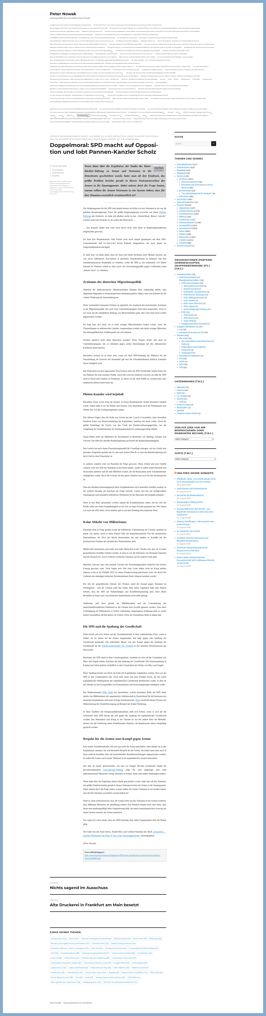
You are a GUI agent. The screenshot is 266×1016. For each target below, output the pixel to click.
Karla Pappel (139, 963)
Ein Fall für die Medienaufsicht (190, 495)
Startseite (171, 112)
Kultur (182, 231)
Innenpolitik (57, 170)
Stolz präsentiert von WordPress (77, 1003)
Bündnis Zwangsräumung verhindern (70, 943)
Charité (180, 399)
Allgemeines (184, 208)
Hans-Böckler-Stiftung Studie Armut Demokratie (61, 183)
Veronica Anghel (184, 246)
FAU (54, 953)
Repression (184, 237)
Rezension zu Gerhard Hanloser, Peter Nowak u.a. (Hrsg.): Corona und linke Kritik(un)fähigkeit (78, 88)
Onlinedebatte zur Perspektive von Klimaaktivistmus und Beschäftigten (71, 53)
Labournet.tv (58, 967)
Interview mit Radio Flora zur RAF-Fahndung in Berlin (125, 44)
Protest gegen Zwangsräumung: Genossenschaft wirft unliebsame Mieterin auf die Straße (196, 560)
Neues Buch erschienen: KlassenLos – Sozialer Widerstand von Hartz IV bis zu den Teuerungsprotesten (81, 50)
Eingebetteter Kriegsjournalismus (152, 69)
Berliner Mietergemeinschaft (96, 938)
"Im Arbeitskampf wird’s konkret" (196, 193)
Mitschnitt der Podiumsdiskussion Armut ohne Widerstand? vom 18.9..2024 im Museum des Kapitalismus (126, 34)
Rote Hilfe (156, 972)
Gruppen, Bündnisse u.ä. (187, 327)
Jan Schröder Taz (64, 185)
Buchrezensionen (189, 182)
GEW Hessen (189, 318)
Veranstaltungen (82, 115)
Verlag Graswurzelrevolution (110, 977)
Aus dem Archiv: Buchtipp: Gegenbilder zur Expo (65, 31)
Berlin (74, 938)
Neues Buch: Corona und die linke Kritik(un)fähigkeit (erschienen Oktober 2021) (74, 109)
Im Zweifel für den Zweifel (188, 531)
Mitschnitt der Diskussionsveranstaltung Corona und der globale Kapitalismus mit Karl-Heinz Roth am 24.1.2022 (83, 85)
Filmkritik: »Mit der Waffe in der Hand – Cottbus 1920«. (171, 53)
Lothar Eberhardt (78, 967)
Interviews (184, 196)
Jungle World (121, 963)
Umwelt (182, 243)
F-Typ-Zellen (196, 79)
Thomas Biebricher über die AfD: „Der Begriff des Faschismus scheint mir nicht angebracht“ (195, 512)
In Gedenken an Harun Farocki (122, 118)
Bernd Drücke (122, 938)
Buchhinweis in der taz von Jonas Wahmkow (122, 88)
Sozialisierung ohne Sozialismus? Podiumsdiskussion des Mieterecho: (70, 25)
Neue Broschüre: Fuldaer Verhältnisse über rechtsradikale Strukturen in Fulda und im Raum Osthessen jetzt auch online (86, 73)
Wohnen (162, 79)
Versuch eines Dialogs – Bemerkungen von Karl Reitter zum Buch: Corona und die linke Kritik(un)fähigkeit (81, 92)
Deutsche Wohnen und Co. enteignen (70, 948)
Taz (79, 977)
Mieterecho (58, 972)
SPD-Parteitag (69, 191)
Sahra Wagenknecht (62, 977)
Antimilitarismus (184, 164)
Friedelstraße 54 (70, 953)
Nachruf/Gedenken (185, 202)
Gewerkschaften (184, 274)
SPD (181, 367)
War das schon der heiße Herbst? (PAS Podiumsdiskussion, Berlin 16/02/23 (138, 50)
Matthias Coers (140, 967)
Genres (61, 115)
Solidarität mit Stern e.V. (148, 41)
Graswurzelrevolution (123, 953)
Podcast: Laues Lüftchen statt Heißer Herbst (176, 50)
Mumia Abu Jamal (96, 972)
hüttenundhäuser (187, 222)
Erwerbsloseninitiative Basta (143, 948)
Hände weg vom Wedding (95, 958)
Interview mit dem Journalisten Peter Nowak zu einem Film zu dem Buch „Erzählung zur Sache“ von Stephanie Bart (179, 44)
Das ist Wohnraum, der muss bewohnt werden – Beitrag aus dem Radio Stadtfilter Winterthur (78, 44)
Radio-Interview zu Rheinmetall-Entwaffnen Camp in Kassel (137, 57)
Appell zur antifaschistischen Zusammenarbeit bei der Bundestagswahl (71, 34)
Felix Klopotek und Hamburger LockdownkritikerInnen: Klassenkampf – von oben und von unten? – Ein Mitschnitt (84, 79)
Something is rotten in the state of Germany (126, 69)
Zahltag (176, 79)
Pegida (114, 972)
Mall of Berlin (121, 967)
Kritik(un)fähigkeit (161, 82)
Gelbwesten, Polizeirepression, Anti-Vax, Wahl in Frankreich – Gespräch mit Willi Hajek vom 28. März (170, 76)
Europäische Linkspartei (190, 356)
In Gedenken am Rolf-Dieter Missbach (127, 41)
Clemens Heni (100, 943)
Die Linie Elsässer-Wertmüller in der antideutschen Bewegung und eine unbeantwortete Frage (78, 28)
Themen (52, 115)
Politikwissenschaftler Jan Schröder (117, 646)
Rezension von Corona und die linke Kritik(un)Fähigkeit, (171, 85)
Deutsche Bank (183, 405)
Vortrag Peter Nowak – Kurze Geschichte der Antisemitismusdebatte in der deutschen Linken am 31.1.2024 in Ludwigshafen (144, 47)
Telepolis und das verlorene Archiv (92, 31)
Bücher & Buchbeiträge (99, 115)
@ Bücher (183, 179)
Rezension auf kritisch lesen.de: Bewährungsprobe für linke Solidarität (159, 88)
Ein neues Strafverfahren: (201, 66)
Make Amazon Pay (101, 967)
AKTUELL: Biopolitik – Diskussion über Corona (197, 112)
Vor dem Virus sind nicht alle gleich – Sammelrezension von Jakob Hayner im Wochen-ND (77, 95)
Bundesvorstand (191, 289)
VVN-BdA (134, 977)
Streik (169, 79)
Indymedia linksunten (124, 958)
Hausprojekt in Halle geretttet (190, 502)
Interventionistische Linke (97, 963)
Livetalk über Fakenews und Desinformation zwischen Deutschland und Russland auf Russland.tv (179, 115)
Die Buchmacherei (115, 948)
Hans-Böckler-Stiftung (113, 770)
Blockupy (155, 938)
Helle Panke (71, 958)
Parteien (180, 335)
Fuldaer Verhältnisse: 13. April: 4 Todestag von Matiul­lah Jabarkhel (184, 69)
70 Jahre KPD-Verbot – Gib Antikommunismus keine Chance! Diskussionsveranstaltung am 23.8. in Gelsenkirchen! (128, 25)
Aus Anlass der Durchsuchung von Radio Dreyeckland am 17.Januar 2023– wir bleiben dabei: (163, 66)
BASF (179, 393)
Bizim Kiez (140, 938)
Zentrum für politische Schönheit (120, 982)
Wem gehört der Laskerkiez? (65, 982)
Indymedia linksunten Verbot (66, 963)
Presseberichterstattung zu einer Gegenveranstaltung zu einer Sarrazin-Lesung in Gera (159, 118)
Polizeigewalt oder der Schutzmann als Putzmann (199, 47)
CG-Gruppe (182, 396)
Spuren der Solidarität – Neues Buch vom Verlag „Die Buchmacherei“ (178, 41)
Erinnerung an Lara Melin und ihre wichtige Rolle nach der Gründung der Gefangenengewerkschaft (138, 95)
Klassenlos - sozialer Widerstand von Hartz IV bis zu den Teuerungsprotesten (62, 189)
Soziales (55, 176)
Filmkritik (181, 173)
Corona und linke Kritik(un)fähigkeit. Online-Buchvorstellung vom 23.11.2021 (122, 109)
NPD (181, 364)
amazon (180, 390)
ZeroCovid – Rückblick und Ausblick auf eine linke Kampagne (139, 79)
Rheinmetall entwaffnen (134, 972)
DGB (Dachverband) (190, 283)
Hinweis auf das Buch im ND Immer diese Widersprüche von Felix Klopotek (138, 92)
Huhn (137, 700)
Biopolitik (181, 170)
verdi (89, 977)
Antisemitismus (185, 79)
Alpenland (181, 387)
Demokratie (53, 82)
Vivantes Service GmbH (187, 413)
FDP (181, 358)
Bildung (182, 217)
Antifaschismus (186, 211)
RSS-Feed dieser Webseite (195, 473)
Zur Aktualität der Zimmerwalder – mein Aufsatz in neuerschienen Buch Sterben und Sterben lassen (147, 37)
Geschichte (182, 199)
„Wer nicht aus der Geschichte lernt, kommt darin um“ (136, 53)
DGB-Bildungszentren (194, 297)
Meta (144, 115)
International (58, 173)
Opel (179, 410)
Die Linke (183, 338)
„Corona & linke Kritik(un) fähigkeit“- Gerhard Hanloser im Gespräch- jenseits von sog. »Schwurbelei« (177, 109)
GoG (181, 329)
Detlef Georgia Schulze (123, 943)
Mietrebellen (75, 972)
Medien (182, 234)
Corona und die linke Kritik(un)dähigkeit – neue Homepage (175, 57)
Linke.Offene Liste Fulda (192, 347)
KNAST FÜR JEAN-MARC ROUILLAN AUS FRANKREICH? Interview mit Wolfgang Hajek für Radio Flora (80, 118)
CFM (181, 402)
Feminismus (184, 219)
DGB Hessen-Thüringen (194, 295)
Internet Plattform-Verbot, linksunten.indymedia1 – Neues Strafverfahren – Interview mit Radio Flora (80, 69)
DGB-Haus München (193, 303)
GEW (183, 312)
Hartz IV (56, 958)
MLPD (182, 361)
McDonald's (182, 407)
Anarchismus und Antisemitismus (192, 488)
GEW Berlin (189, 315)
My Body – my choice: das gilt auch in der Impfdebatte (135, 85)
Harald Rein (145, 953)
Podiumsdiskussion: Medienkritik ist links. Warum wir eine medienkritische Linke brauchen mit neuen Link (81, 41)
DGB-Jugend (189, 306)
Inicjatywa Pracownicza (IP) (191, 332)
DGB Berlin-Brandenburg (195, 292)
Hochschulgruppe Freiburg (196, 309)
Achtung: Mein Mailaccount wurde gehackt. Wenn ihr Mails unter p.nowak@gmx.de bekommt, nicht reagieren (83, 57)
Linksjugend (186, 353)
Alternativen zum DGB (193, 286)
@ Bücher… (70, 115)
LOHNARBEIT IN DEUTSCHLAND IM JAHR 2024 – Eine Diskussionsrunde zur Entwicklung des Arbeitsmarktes (82, 37)
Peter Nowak (63, 13)
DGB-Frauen (189, 300)
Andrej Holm (58, 938)
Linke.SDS (185, 350)
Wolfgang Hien (92, 982)
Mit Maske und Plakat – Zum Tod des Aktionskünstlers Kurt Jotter (151, 60)
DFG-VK (96, 948)
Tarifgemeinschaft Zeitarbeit (194, 324)
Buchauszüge (185, 190)
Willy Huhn (107, 692)
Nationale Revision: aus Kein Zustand (106, 53)
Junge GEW (188, 321)
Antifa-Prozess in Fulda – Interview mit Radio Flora (127, 122)
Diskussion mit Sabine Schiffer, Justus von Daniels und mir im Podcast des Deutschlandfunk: (77, 47)
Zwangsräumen (207, 79)
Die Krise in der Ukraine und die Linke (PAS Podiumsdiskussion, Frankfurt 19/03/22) (151, 73)
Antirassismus (183, 167)
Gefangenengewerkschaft (95, 953)
